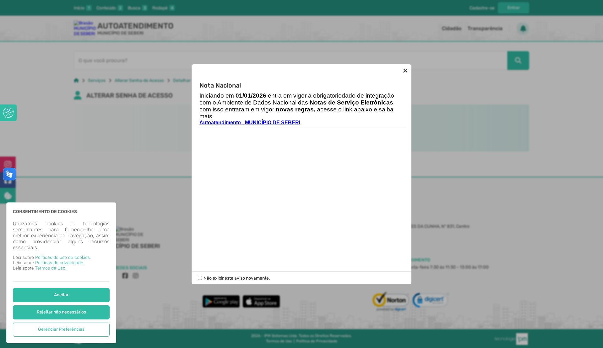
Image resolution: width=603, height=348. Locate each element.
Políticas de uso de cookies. (63, 257)
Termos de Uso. (50, 268)
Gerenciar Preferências (61, 329)
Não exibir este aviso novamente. (237, 278)
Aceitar (61, 294)
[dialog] (61, 272)
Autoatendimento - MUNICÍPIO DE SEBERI (249, 122)
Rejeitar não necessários (61, 312)
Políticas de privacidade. (59, 262)
